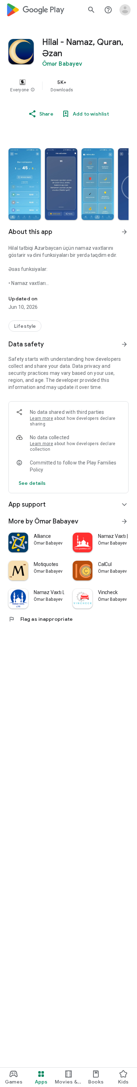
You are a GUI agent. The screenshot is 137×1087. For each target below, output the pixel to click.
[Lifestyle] (24, 326)
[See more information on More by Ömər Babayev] (124, 521)
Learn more (41, 418)
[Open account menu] (125, 9)
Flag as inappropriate (40, 619)
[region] (68, 85)
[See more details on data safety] (32, 483)
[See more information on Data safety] (124, 344)
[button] (33, 89)
